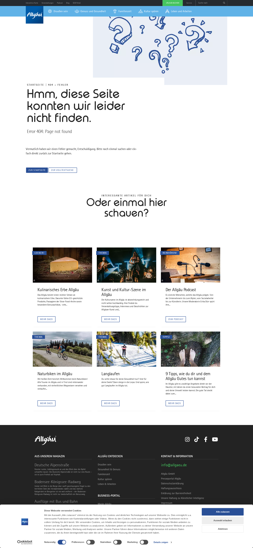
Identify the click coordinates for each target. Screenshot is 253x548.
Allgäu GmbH (168, 473)
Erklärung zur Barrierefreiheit (176, 493)
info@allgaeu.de (174, 465)
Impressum (166, 502)
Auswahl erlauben (222, 520)
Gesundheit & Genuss (109, 469)
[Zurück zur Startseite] (34, 15)
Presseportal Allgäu (171, 478)
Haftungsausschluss (171, 488)
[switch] (90, 542)
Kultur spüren (105, 479)
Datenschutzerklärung (172, 483)
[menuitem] (58, 11)
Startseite (35, 84)
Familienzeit (104, 474)
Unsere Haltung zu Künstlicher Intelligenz (182, 498)
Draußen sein (104, 464)
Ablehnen (223, 529)
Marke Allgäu (104, 503)
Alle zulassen (223, 512)
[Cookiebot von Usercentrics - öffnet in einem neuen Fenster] (25, 542)
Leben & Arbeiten (107, 484)
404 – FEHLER (58, 84)
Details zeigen (161, 542)
